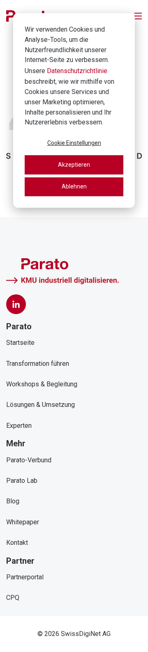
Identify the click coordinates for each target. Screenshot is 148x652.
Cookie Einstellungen (74, 143)
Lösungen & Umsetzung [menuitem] (40, 405)
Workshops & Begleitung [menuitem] (41, 384)
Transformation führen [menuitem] (37, 363)
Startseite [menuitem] (20, 343)
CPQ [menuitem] (12, 597)
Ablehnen (74, 186)
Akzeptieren (74, 164)
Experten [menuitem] (19, 425)
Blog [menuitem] (12, 501)
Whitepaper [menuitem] (22, 522)
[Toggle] (138, 16)
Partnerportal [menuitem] (25, 577)
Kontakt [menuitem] (17, 542)
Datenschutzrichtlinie (77, 71)
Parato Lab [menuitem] (21, 480)
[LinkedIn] (16, 304)
